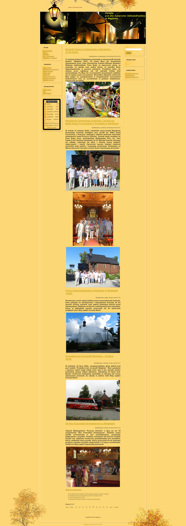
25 (86, 507)
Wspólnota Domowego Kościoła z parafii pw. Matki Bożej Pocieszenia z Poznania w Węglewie (92, 122)
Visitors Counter (51, 127)
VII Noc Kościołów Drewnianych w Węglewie (90, 423)
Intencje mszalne (48, 71)
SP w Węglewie (130, 75)
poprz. (71, 507)
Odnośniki (46, 54)
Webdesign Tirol (88, 524)
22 (76, 507)
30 (103, 507)
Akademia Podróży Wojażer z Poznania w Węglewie (84, 499)
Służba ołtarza (47, 90)
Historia (45, 53)
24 (83, 507)
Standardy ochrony (48, 80)
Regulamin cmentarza (49, 78)
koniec (116, 507)
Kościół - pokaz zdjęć (49, 76)
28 (97, 507)
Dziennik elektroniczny (132, 77)
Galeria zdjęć (47, 73)
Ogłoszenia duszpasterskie (51, 69)
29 (100, 507)
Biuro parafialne (47, 51)
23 (79, 507)
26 (90, 507)
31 (107, 507)
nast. (111, 507)
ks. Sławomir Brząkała (131, 73)
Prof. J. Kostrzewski (48, 56)
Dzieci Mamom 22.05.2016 (77, 497)
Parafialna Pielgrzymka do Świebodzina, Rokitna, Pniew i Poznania (89, 494)
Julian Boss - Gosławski (50, 58)
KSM (44, 91)
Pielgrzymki (46, 75)
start (67, 507)
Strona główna (47, 68)
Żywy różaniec (47, 93)
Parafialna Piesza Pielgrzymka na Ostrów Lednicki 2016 (85, 495)
